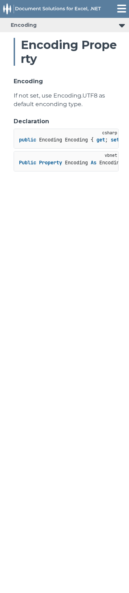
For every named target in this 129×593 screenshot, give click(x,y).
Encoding (24, 25)
